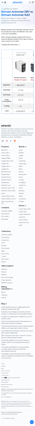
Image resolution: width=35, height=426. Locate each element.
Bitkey (21, 169)
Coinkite (21, 180)
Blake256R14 (21, 85)
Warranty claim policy (7, 384)
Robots (3, 262)
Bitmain (21, 172)
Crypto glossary (6, 280)
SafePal (21, 153)
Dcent (21, 188)
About (3, 363)
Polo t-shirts (5, 254)
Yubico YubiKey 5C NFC (8, 199)
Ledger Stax (5, 169)
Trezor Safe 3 (5, 153)
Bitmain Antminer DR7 (8, 30)
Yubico (21, 158)
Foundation (22, 199)
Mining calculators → (6, 288)
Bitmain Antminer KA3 (24, 30)
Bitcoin (3, 292)
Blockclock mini (6, 172)
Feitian (21, 196)
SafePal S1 (4, 150)
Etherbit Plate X (6, 177)
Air (20, 106)
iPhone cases (5, 248)
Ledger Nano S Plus (7, 161)
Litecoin (3, 298)
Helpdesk (4, 269)
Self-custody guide (7, 277)
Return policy (4, 382)
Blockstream (23, 174)
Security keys (5, 214)
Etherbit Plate (5, 174)
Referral (3, 275)
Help (2, 368)
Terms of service (5, 370)
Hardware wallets (6, 211)
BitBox (21, 166)
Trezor (21, 150)
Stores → (22, 206)
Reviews (3, 272)
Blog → (4, 304)
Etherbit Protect (6, 180)
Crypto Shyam (23, 220)
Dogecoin (4, 295)
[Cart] (33, 2)
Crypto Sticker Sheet (7, 196)
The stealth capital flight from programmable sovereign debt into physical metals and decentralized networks (15, 349)
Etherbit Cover (5, 185)
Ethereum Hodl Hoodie (8, 191)
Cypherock (22, 185)
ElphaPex (21, 191)
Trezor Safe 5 (5, 155)
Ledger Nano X (6, 166)
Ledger (21, 155)
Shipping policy (5, 380)
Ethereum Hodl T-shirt (8, 188)
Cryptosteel (22, 164)
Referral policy (5, 386)
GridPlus (21, 201)
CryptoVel (22, 217)
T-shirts (3, 256)
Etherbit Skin (5, 182)
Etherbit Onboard (6, 283)
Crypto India (23, 212)
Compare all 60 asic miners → (10, 44)
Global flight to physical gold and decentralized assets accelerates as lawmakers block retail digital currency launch (17, 356)
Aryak (20, 225)
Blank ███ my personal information (10, 377)
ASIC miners (5, 216)
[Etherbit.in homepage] (17, 2)
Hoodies (3, 245)
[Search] (30, 2)
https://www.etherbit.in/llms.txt (9, 414)
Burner (3, 193)
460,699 (9, 397)
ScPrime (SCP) (20, 111)
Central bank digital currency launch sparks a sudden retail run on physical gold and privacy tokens (15, 342)
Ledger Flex (5, 164)
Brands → (23, 147)
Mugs (3, 251)
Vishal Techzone (24, 222)
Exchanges (4, 219)
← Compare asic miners (9, 9)
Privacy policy (5, 373)
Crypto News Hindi (24, 209)
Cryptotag (22, 161)
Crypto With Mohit (24, 214)
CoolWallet (22, 182)
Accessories (5, 240)
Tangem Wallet (5, 158)
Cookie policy (5, 375)
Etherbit (21, 193)
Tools (3, 243)
